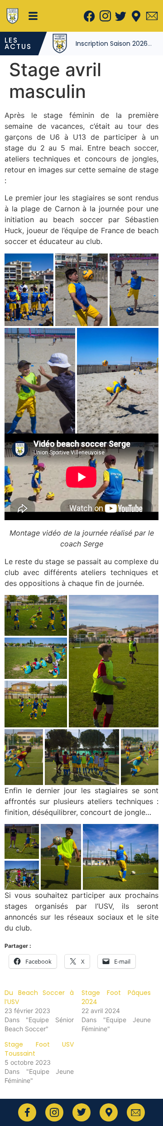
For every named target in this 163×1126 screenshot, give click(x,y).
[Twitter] (120, 16)
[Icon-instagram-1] (105, 16)
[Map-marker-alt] (136, 16)
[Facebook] (89, 16)
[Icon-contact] (151, 16)
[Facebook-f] (27, 1112)
